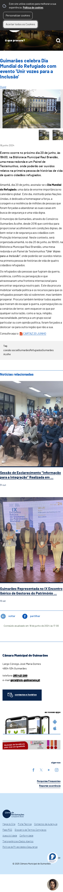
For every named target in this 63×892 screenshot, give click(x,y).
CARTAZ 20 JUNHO (34, 333)
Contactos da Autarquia (45, 824)
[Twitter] (41, 770)
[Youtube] (49, 770)
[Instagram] (56, 770)
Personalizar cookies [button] (18, 15)
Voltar (11, 616)
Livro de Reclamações (13, 814)
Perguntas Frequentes (48, 781)
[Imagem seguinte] (56, 111)
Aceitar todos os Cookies (20, 24)
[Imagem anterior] (7, 111)
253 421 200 (20, 675)
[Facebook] (33, 770)
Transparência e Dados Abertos (18, 841)
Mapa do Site (9, 824)
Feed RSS (7, 830)
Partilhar (35, 616)
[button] (44, 135)
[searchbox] (31, 40)
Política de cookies (33, 7)
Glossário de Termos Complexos (30, 830)
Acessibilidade (10, 836)
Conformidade (26, 836)
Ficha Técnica (25, 824)
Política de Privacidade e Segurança (20, 847)
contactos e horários (26, 695)
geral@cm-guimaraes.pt (25, 680)
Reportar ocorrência (49, 786)
